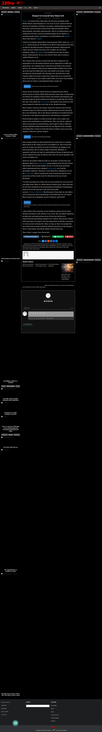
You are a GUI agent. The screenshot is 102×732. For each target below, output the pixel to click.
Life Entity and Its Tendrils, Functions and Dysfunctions (11, 399)
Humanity (13, 8)
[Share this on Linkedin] (56, 241)
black (37, 244)
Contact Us (4, 714)
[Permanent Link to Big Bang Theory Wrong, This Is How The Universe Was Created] (10, 632)
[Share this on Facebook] (46, 241)
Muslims (54, 245)
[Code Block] (45, 318)
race (60, 245)
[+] (52, 318)
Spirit (30, 8)
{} (49, 318)
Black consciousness (44, 244)
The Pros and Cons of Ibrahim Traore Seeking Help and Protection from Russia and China (10, 429)
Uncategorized (55, 714)
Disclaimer (4, 708)
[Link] (48, 318)
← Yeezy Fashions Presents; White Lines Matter (33, 287)
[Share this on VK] (51, 241)
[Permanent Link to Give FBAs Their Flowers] (10, 441)
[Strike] (36, 318)
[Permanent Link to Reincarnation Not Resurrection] (10, 197)
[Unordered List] (41, 318)
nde (57, 245)
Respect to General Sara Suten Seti (48, 15)
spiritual (51, 247)
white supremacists (34, 248)
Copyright (3, 705)
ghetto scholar (32, 245)
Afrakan (31, 192)
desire (65, 244)
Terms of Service (5, 702)
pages (52, 711)
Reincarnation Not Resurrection (10, 258)
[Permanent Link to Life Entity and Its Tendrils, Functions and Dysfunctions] (10, 392)
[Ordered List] (39, 318)
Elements (20, 8)
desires (70, 244)
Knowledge (54, 705)
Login (71, 308)
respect (67, 36)
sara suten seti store (33, 247)
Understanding (48, 13)
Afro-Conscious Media (60, 730)
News (52, 708)
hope (47, 245)
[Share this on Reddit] (48, 241)
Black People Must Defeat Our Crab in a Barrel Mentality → (60, 285)
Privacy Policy (5, 711)
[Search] (100, 8)
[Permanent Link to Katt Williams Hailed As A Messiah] (10, 320)
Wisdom (53, 721)
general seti (25, 245)
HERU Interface (5, 8)
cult (63, 244)
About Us (36, 8)
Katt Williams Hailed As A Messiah (10, 381)
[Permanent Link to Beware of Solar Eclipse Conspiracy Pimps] (10, 73)
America (33, 244)
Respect (25, 21)
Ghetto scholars (41, 245)
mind (50, 245)
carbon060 (39, 18)
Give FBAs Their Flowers (10, 447)
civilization (39, 192)
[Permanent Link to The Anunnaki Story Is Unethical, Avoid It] (10, 508)
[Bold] (30, 318)
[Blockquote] (43, 318)
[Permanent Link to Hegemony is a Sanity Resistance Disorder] (10, 406)
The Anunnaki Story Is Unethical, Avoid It (10, 570)
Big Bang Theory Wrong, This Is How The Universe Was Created (10, 694)
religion (41, 52)
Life (25, 8)
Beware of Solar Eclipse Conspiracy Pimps (10, 135)
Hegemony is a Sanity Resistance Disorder (10, 413)
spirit (47, 247)
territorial (56, 247)
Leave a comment (56, 18)
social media (45, 102)
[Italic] (32, 318)
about (29, 244)
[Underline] (34, 318)
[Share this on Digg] (54, 241)
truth (64, 247)
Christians (52, 244)
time (61, 247)
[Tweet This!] (43, 241)
